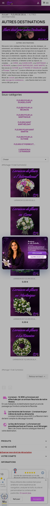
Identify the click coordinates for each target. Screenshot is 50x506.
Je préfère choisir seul (37, 257)
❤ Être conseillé (37, 253)
